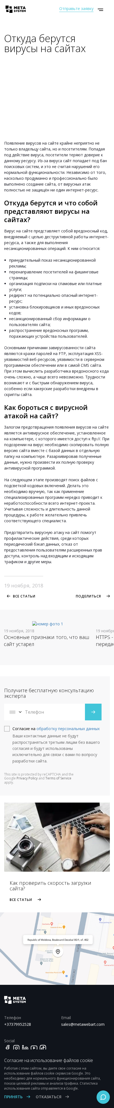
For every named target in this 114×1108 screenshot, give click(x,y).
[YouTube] (34, 1048)
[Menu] (100, 10)
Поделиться (88, 596)
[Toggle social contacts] (103, 1097)
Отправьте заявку (76, 8)
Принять (14, 1096)
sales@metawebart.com (83, 1024)
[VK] (43, 1048)
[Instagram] (16, 1048)
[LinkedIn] (25, 1048)
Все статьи (24, 596)
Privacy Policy (27, 778)
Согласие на (56, 728)
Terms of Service (58, 778)
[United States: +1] (16, 712)
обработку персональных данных (68, 728)
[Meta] (13, 9)
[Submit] (93, 712)
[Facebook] (7, 1048)
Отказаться (49, 1096)
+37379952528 (17, 1024)
